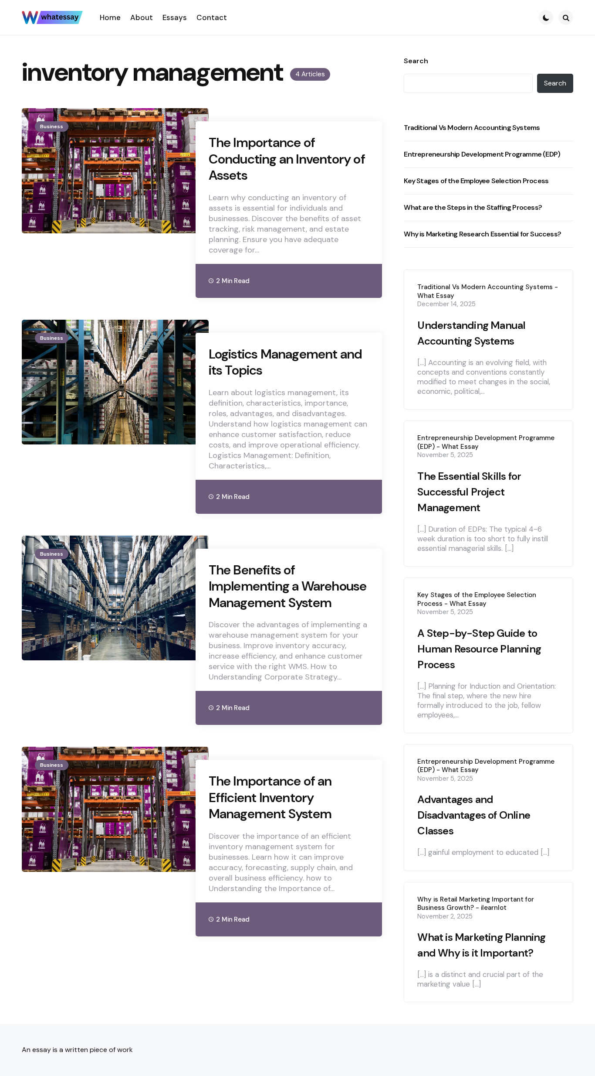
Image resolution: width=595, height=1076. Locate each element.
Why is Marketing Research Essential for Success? (482, 234)
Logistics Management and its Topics (285, 362)
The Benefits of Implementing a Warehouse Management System (288, 586)
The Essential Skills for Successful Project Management (469, 491)
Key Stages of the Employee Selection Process (476, 180)
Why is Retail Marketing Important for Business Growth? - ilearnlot (475, 903)
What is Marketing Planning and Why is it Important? (481, 945)
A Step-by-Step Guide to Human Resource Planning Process (479, 648)
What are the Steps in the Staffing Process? (473, 207)
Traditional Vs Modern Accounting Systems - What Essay (487, 291)
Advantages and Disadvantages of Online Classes (473, 814)
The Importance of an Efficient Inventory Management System (270, 797)
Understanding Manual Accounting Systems (471, 333)
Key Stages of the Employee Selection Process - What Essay (476, 599)
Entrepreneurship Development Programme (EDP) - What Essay (485, 442)
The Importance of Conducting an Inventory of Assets (287, 159)
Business (51, 126)
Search (416, 61)
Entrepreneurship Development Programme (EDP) (482, 154)
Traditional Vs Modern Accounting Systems (472, 127)
